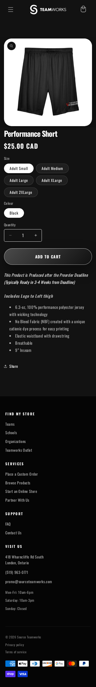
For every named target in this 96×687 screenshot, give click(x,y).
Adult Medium (52, 168)
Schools (11, 432)
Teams (10, 424)
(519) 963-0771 (16, 572)
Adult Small (19, 168)
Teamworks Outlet (18, 450)
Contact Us (13, 532)
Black (14, 213)
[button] (11, 9)
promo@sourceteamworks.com (28, 581)
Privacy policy (14, 645)
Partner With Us (17, 500)
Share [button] (13, 366)
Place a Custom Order (21, 474)
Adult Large (19, 180)
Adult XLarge (52, 180)
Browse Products (17, 482)
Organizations (15, 441)
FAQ (8, 524)
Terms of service (16, 652)
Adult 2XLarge (21, 192)
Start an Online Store (21, 491)
